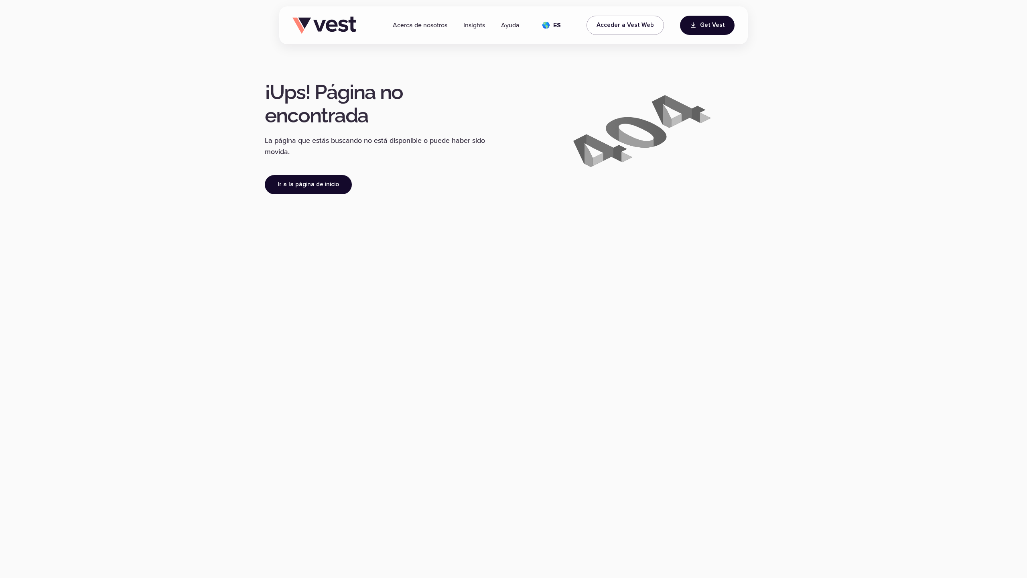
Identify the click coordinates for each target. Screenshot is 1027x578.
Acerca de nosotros (420, 25)
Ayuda (510, 25)
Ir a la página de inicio (308, 184)
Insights (474, 25)
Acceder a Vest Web (625, 25)
